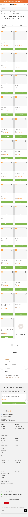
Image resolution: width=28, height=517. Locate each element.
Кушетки (3, 430)
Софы (2, 432)
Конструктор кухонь (5, 455)
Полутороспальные (19, 428)
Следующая (17, 345)
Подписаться (25, 510)
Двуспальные (18, 430)
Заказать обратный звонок (7, 483)
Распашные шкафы (19, 442)
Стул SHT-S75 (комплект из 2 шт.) (12, 377)
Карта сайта (17, 471)
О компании (17, 462)
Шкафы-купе (17, 440)
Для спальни (18, 445)
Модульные (3, 452)
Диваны (3, 424)
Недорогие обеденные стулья (13, 21)
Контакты (17, 469)
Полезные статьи (5, 473)
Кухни (2, 448)
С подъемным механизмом (21, 432)
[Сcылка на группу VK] (2, 491)
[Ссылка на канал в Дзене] (9, 491)
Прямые (3, 426)
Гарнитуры (3, 450)
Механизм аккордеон (6, 433)
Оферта (3, 475)
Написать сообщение (14, 499)
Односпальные (18, 426)
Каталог (3, 462)
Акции (2, 464)
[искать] (25, 8)
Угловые (3, 428)
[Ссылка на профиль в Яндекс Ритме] (11, 491)
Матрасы (3, 438)
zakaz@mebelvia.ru (5, 485)
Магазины (17, 464)
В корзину (7, 49)
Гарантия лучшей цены (20, 466)
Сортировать (4, 25)
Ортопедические (5, 435)
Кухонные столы (5, 454)
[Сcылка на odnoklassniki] (4, 491)
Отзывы (3, 477)
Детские (3, 444)
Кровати (17, 424)
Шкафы (16, 438)
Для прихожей (18, 444)
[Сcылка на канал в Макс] (6, 491)
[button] (6, 61)
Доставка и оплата (5, 466)
